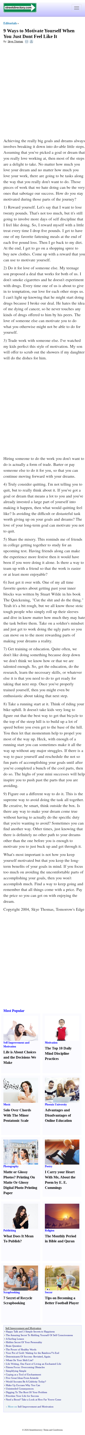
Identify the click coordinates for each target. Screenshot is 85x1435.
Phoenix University (56, 1104)
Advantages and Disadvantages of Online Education (58, 1115)
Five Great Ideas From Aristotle (22, 1378)
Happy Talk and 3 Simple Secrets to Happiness (30, 1331)
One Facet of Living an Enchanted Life (40, 1363)
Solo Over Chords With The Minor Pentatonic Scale (17, 1115)
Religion (49, 1230)
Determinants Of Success (19, 1356)
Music (6, 1104)
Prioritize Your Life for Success (22, 1396)
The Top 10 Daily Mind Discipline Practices (58, 1053)
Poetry (48, 1166)
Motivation (51, 1042)
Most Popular (13, 1011)
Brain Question (14, 1345)
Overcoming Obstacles (33, 1367)
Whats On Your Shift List (19, 1360)
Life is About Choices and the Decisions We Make (19, 1057)
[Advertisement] (42, 90)
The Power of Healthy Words (21, 1349)
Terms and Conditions (53, 1430)
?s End (55, 1353)
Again (47, 1356)
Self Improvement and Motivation (35, 1406)
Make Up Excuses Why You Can (23, 1385)
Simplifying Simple (16, 1370)
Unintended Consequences (20, 1388)
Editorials (10, 23)
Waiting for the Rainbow (38, 1353)
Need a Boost (13, 1399)
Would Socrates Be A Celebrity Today (25, 1381)
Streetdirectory (35, 1430)
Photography (11, 1166)
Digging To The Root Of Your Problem (26, 1392)
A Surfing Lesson (15, 1338)
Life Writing (12, 1363)
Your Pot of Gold (15, 1353)
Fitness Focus (13, 1367)
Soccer (48, 1292)
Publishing (9, 1230)
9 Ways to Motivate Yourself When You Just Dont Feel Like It (39, 33)
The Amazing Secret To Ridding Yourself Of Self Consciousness (39, 1335)
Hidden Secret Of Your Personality (24, 1342)
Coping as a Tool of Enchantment (23, 1374)
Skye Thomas (15, 41)
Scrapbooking (11, 1292)
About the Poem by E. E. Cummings (60, 1182)
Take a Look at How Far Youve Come (41, 1399)
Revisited (38, 1356)
